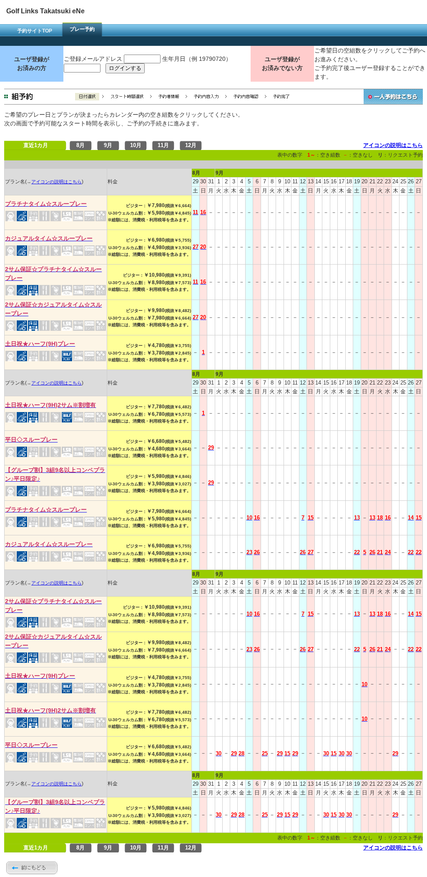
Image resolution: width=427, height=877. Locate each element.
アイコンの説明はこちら (393, 145)
